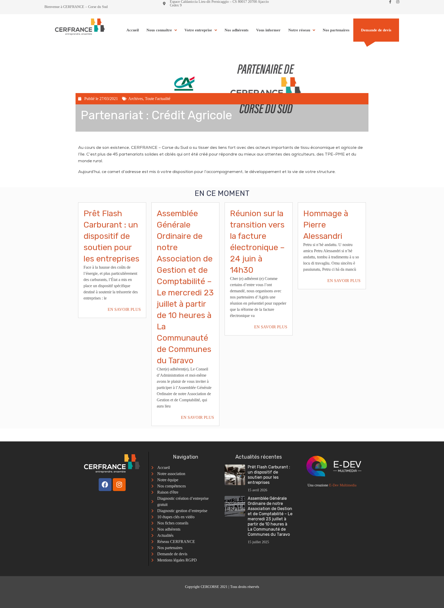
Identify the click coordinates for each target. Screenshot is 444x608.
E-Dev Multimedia (342, 485)
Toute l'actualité (157, 98)
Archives (135, 98)
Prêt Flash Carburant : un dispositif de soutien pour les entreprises (111, 236)
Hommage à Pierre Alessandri (325, 224)
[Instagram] (398, 2)
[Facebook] (105, 484)
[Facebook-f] (390, 2)
